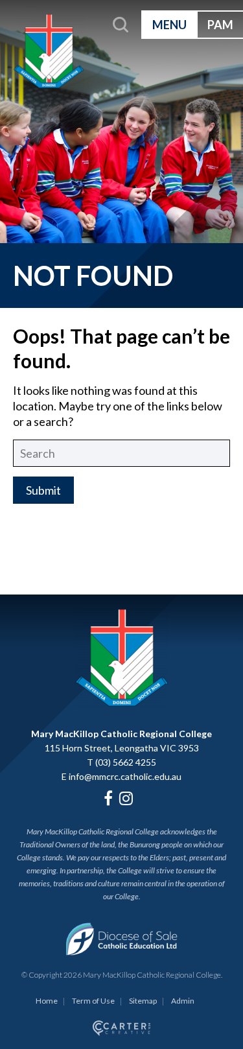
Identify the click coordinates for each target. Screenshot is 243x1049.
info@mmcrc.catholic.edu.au (125, 776)
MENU (169, 25)
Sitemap (143, 1001)
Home (47, 1001)
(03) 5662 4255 (125, 762)
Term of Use (93, 1001)
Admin (182, 1001)
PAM (220, 25)
